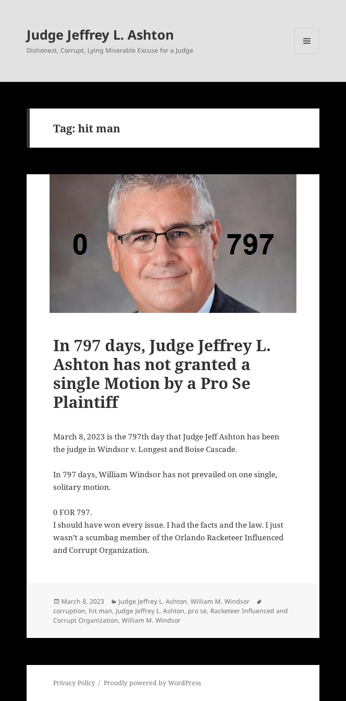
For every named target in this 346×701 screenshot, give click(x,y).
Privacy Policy (74, 682)
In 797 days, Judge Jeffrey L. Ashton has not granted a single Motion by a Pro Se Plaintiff (162, 373)
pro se (197, 610)
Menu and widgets (307, 53)
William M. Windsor (220, 601)
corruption (69, 610)
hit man (100, 610)
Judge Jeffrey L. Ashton (100, 34)
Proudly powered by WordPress (152, 682)
